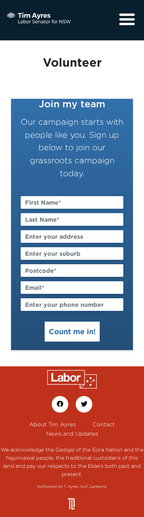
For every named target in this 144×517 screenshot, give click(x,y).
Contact (104, 424)
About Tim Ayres (52, 424)
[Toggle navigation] (127, 20)
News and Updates (72, 433)
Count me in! (72, 331)
